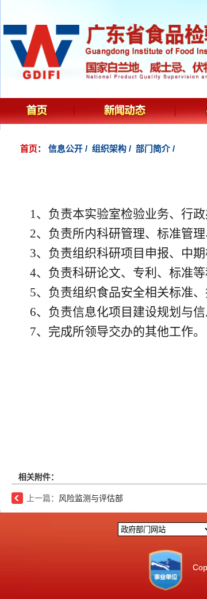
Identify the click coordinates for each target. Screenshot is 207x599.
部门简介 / (156, 148)
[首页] (37, 114)
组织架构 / (112, 148)
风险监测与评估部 (91, 498)
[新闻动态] (125, 114)
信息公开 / (69, 148)
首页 (28, 148)
